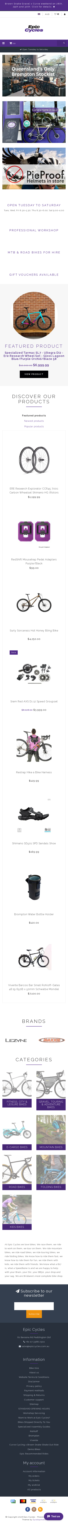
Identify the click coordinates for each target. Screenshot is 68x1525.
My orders (34, 1476)
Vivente (34, 1440)
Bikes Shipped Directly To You (34, 1422)
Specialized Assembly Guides (34, 1427)
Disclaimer (34, 1381)
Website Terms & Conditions (34, 1377)
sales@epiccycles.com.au (35, 1346)
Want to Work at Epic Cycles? (34, 1418)
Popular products (34, 426)
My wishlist (34, 1485)
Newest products (34, 421)
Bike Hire (34, 1368)
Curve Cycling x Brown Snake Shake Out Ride (34, 1445)
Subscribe (34, 1314)
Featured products (34, 415)
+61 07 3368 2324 (35, 1342)
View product (34, 374)
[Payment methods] (13, 1501)
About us (34, 1372)
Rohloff (34, 1431)
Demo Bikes (34, 1449)
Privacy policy (34, 1386)
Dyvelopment (39, 1520)
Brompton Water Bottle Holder (34, 914)
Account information (34, 1471)
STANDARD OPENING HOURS (34, 1409)
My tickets (34, 1480)
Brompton (34, 1436)
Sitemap (34, 1404)
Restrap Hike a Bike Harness (34, 772)
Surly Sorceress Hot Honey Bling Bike (34, 630)
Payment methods (34, 1390)
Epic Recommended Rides (34, 1454)
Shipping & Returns (34, 1395)
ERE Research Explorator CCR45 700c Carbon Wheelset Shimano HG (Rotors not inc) (34, 492)
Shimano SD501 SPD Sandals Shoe (34, 843)
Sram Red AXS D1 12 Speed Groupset (34, 701)
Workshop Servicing (34, 1413)
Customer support (34, 1400)
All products (34, 1489)
